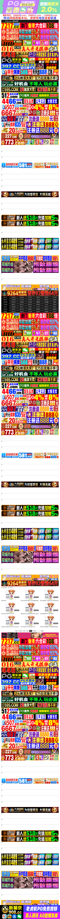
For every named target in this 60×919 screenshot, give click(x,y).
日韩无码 (54, 311)
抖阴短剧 (46, 311)
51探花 (30, 306)
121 (27, 630)
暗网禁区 (38, 309)
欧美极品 (46, 297)
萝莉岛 (54, 306)
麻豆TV (21, 306)
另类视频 (54, 299)
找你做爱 (30, 302)
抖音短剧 (13, 306)
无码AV (5, 306)
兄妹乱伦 (22, 311)
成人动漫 (54, 297)
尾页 (42, 630)
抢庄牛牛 (22, 304)
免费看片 (5, 311)
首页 (16, 630)
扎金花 (46, 304)
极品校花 (38, 311)
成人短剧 (30, 311)
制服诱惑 (54, 309)
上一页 (20, 630)
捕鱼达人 (13, 304)
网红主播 (22, 297)
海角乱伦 (46, 309)
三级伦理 (13, 299)
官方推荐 (5, 304)
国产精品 (13, 297)
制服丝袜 (46, 299)
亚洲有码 (38, 297)
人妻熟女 (38, 299)
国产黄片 (13, 309)
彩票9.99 (38, 304)
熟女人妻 (22, 309)
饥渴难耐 (22, 302)
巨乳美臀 (30, 299)
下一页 (34, 630)
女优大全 (46, 306)
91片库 (38, 306)
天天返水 (54, 304)
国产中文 (13, 311)
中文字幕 (22, 299)
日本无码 (30, 297)
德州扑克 (30, 304)
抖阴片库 (5, 309)
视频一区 (5, 297)
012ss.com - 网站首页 (11, 21)
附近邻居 (13, 302)
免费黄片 (30, 309)
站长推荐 (5, 302)
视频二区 (5, 299)
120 (24, 630)
